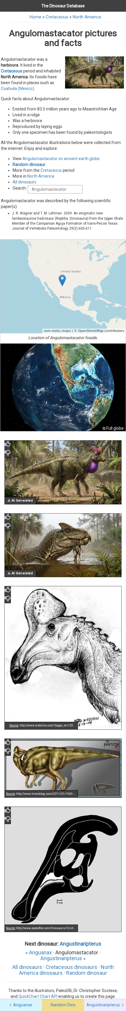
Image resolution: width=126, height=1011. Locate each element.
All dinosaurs (24, 182)
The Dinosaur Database (63, 6)
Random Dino (63, 1005)
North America (87, 17)
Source (14, 725)
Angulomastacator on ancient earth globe (61, 158)
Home (35, 17)
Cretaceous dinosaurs (71, 967)
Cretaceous (57, 17)
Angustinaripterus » (63, 958)
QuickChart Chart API (37, 996)
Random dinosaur (29, 164)
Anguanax (22, 1005)
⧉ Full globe (113, 428)
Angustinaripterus (80, 944)
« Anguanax (38, 952)
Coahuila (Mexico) (17, 88)
